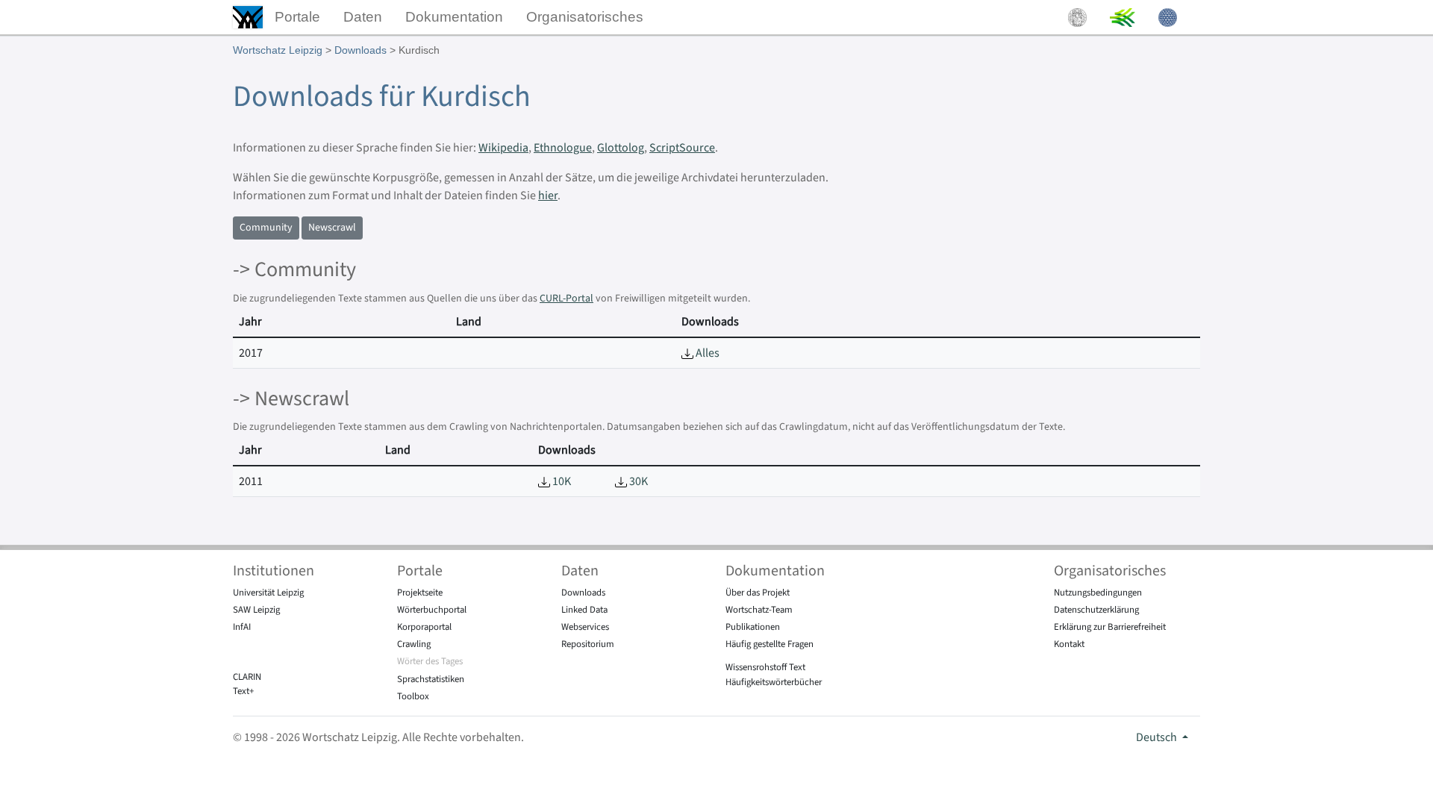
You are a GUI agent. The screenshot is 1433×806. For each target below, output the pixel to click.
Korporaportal (424, 627)
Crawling (414, 644)
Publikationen (752, 627)
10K (560, 481)
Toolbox (413, 696)
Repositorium (587, 644)
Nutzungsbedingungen (1098, 592)
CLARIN (247, 677)
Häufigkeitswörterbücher (773, 682)
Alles (706, 353)
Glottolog (620, 148)
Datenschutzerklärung (1096, 609)
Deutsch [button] (1157, 737)
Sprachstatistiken (430, 679)
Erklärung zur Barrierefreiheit (1110, 627)
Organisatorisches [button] (584, 17)
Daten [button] (362, 17)
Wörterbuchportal (431, 609)
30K (637, 481)
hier (548, 195)
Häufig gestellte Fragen (769, 644)
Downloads (360, 50)
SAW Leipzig (256, 609)
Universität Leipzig (268, 592)
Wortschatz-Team (759, 609)
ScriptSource (682, 148)
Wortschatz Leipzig (277, 50)
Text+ (243, 691)
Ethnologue (563, 148)
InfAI (242, 627)
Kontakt (1069, 644)
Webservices (585, 627)
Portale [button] (297, 17)
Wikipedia (503, 148)
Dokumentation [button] (454, 17)
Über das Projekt (757, 592)
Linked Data (584, 609)
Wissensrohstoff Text (765, 667)
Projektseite (420, 592)
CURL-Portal (566, 298)
